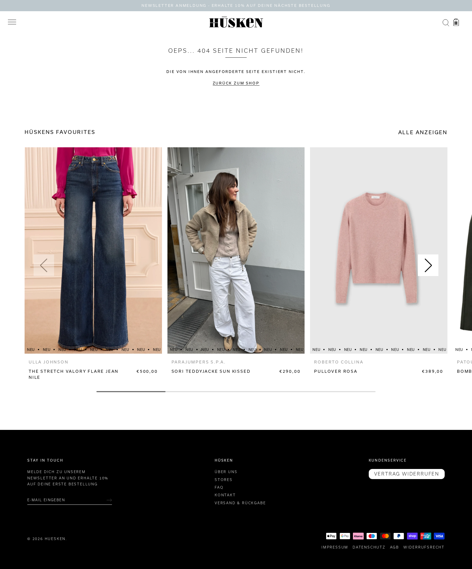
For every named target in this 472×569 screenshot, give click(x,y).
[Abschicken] (109, 500)
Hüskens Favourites (60, 132)
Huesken (55, 539)
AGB (394, 547)
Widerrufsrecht (424, 547)
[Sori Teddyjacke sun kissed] (236, 250)
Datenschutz (369, 547)
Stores (224, 480)
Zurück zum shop (236, 83)
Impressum (334, 547)
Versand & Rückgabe (240, 503)
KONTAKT (225, 495)
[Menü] (12, 22)
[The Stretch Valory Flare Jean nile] (93, 250)
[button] (44, 265)
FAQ (219, 487)
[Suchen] (446, 23)
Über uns (226, 472)
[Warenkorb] (456, 23)
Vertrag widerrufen (406, 473)
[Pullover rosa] (378, 250)
